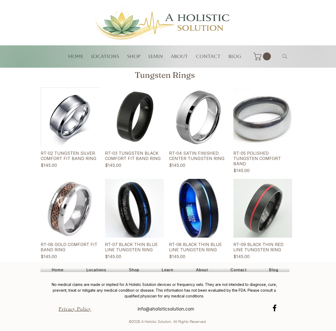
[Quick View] (70, 116)
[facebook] (274, 307)
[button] (263, 56)
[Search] (284, 56)
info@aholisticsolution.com (166, 309)
